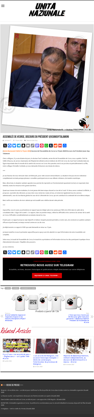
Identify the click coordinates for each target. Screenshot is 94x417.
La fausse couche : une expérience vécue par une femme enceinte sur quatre (26, 396)
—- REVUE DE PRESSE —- (13, 385)
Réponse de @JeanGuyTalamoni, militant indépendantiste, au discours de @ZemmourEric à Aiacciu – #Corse (76, 359)
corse (8, 288)
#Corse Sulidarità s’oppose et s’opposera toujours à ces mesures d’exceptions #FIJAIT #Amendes (15, 317)
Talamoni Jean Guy (31, 140)
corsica (15, 288)
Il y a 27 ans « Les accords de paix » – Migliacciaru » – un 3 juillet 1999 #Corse (16, 356)
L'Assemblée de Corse (28, 288)
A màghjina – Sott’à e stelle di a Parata (13, 409)
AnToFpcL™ (8, 140)
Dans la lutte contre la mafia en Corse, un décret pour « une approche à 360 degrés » (28, 399)
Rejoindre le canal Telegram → (47, 275)
